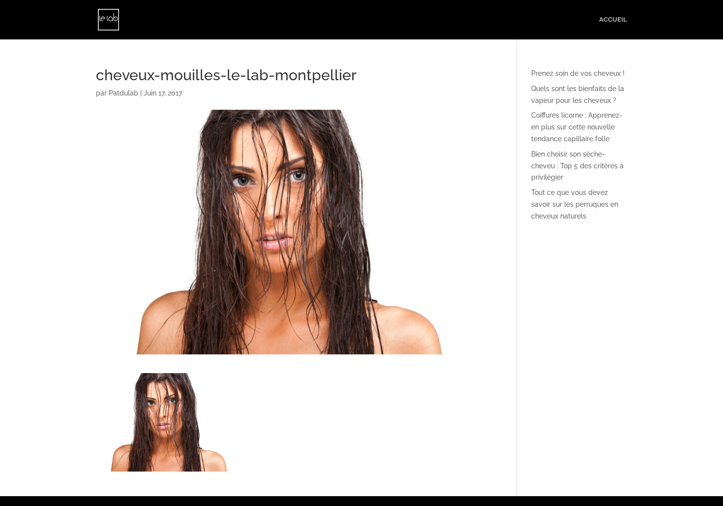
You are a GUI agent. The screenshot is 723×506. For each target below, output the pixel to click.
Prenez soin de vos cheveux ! (578, 73)
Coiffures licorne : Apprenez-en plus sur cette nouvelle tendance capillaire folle (576, 127)
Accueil (613, 19)
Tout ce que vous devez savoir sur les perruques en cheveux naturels (574, 204)
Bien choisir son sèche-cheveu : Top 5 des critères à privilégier (577, 166)
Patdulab (123, 93)
